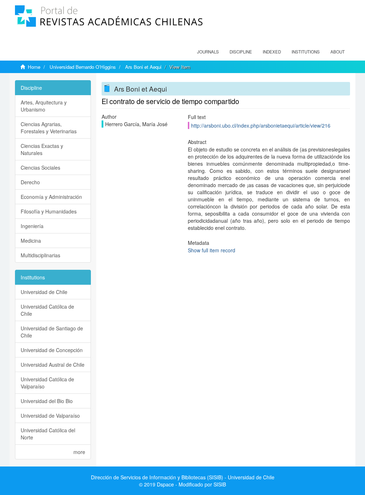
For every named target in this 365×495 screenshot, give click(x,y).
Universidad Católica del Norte (48, 434)
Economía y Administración (51, 196)
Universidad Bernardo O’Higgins (83, 66)
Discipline (241, 52)
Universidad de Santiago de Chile (52, 332)
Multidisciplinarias (40, 255)
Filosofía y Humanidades (49, 211)
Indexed (272, 52)
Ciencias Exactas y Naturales (42, 149)
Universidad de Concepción (52, 350)
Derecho (30, 182)
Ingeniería (32, 226)
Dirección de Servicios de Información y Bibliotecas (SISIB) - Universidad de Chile (182, 477)
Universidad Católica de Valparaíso (47, 383)
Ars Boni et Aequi (143, 66)
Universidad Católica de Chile (47, 310)
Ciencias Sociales (40, 167)
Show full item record (211, 250)
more (79, 451)
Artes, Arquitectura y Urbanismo (44, 106)
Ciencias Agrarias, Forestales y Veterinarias (49, 127)
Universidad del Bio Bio (47, 400)
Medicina (31, 240)
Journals (208, 52)
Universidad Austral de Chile (52, 364)
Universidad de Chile (44, 291)
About (337, 52)
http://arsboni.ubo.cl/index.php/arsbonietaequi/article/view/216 (260, 125)
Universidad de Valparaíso (50, 415)
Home (34, 66)
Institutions (306, 52)
